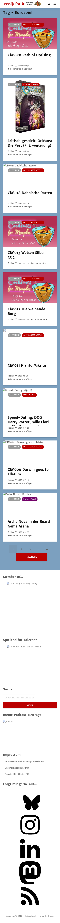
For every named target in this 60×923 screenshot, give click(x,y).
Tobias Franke (31, 916)
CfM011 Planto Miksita (27, 365)
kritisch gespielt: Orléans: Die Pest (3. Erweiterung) (30, 143)
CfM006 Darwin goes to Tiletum (28, 471)
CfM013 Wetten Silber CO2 (26, 255)
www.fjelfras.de (47, 916)
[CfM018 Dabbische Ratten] (26, 175)
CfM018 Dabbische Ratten (30, 193)
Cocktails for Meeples (32, 25)
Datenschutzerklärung (17, 767)
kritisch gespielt (30, 84)
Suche (30, 705)
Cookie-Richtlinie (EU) (17, 774)
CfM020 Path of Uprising (29, 55)
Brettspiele (14, 25)
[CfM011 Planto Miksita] (30, 343)
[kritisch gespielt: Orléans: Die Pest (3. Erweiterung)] (30, 106)
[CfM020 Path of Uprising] (30, 33)
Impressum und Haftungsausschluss (24, 761)
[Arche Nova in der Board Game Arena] (26, 504)
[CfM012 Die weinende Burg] (30, 287)
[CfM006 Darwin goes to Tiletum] (26, 451)
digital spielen (29, 499)
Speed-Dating (29, 395)
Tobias (11, 65)
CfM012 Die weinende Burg (26, 311)
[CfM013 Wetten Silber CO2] (30, 231)
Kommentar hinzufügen (21, 69)
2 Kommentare (40, 263)
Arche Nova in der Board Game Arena (29, 523)
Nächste (31, 556)
